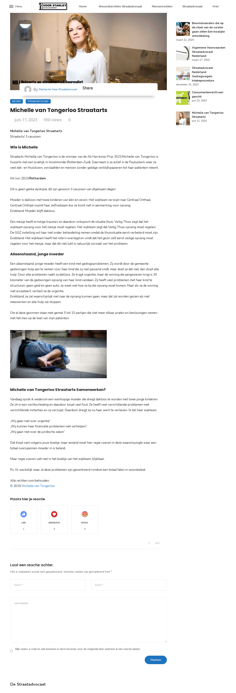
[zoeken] (228, 6)
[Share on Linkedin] (147, 89)
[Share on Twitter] (118, 89)
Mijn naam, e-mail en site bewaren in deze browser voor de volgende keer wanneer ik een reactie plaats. (77, 649)
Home (83, 6)
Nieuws (16, 101)
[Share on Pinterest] (133, 89)
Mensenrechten (162, 6)
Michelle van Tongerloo (38, 486)
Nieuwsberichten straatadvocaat (120, 6)
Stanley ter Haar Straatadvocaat (58, 89)
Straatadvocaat (192, 6)
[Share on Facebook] (104, 89)
